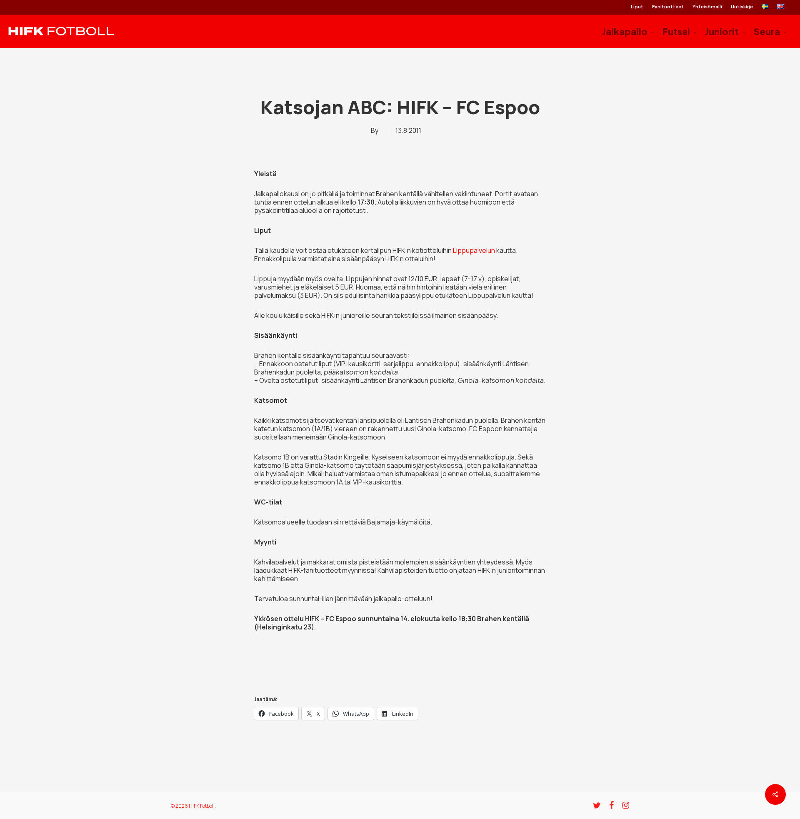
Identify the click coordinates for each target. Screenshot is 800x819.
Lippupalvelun (474, 250)
